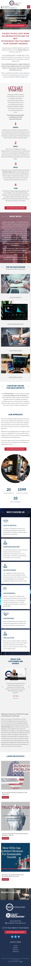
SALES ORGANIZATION (15, 324)
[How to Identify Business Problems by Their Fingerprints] (15, 775)
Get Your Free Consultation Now (15, 25)
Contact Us (15, 951)
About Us (15, 947)
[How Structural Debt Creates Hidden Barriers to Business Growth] (15, 816)
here (26, 77)
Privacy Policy (15, 960)
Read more (5, 797)
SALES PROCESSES (15, 351)
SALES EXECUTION (15, 377)
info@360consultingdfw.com (10, 7)
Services (15, 949)
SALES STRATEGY (15, 297)
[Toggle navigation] (28, 6)
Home (15, 945)
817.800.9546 (6, 6)
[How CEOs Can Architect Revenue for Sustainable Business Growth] (15, 857)
